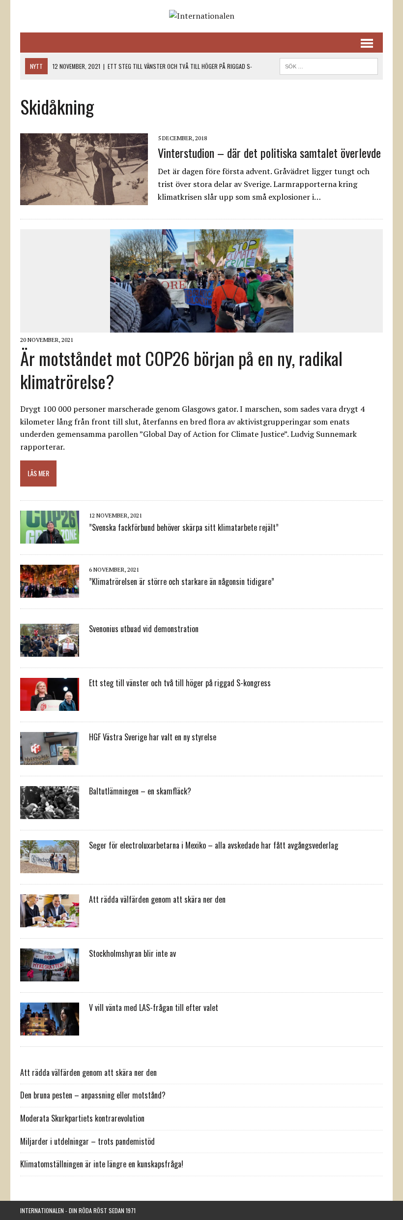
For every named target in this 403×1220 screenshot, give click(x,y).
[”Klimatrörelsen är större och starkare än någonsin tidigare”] (49, 590)
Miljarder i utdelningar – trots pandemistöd (87, 1141)
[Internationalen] (201, 16)
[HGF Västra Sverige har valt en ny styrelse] (49, 758)
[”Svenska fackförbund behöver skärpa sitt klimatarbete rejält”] (49, 536)
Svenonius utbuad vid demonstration (144, 629)
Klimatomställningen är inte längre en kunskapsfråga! (101, 1164)
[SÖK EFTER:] (329, 65)
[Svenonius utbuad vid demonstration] (49, 649)
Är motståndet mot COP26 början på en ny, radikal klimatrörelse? (181, 369)
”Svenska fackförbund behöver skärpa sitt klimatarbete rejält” (184, 527)
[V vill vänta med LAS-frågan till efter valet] (49, 1028)
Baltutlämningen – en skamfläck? (140, 791)
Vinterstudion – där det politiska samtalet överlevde (269, 152)
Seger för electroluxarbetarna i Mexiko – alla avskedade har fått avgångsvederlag (213, 845)
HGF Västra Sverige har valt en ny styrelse (152, 737)
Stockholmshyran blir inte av (132, 953)
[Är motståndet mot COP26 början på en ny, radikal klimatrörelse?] (201, 326)
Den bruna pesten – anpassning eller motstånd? (93, 1095)
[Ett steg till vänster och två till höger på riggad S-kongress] (49, 704)
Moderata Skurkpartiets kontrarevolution (82, 1118)
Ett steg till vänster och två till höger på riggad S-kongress (180, 683)
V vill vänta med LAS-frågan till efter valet (153, 1007)
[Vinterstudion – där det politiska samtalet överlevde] (84, 198)
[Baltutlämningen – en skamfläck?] (49, 812)
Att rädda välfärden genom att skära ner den (157, 899)
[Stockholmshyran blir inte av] (49, 974)
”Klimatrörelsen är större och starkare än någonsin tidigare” (181, 581)
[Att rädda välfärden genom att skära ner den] (49, 920)
